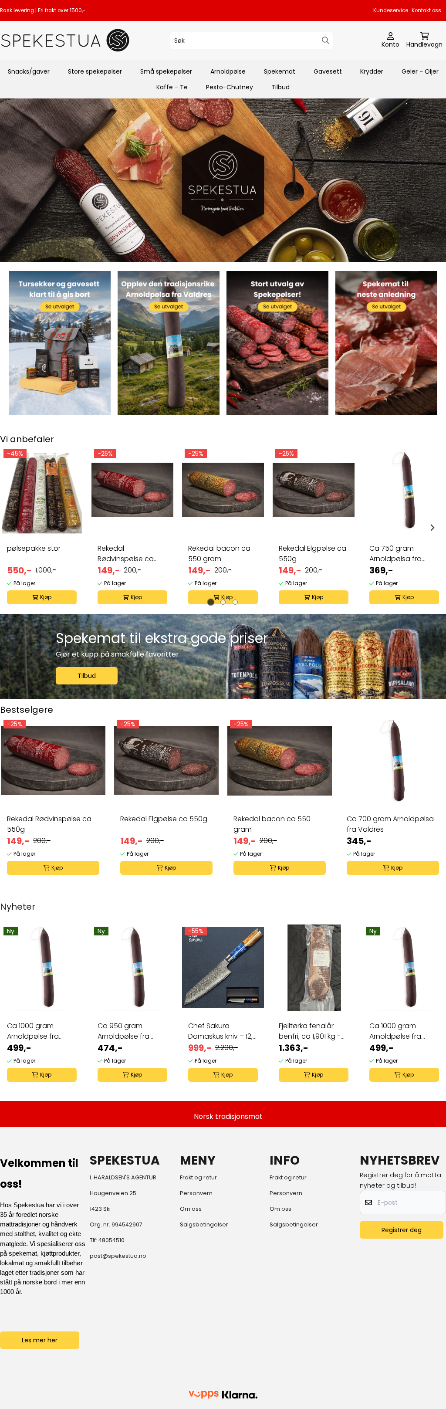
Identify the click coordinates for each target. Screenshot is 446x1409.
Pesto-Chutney (229, 87)
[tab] (211, 602)
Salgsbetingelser (204, 1224)
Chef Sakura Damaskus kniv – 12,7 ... (222, 1031)
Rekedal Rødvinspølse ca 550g (126, 553)
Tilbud (280, 87)
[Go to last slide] (14, 528)
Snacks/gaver (29, 71)
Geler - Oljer (420, 71)
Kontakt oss (426, 10)
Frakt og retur (198, 1177)
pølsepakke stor (34, 548)
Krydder (371, 71)
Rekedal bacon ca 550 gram (219, 553)
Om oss (191, 1209)
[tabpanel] (42, 528)
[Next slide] (432, 528)
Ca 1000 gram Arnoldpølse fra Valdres (33, 1031)
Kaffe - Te (172, 87)
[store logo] (65, 40)
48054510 (111, 1240)
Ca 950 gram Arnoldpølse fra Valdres (123, 1031)
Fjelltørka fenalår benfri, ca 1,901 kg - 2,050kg (310, 1031)
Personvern (196, 1193)
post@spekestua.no (118, 1256)
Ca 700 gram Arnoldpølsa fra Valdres (390, 824)
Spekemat (279, 71)
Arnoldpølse (228, 71)
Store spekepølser (95, 71)
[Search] (325, 40)
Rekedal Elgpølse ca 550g (312, 553)
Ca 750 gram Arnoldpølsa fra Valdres (395, 553)
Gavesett (328, 71)
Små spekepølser (166, 71)
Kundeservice (390, 10)
